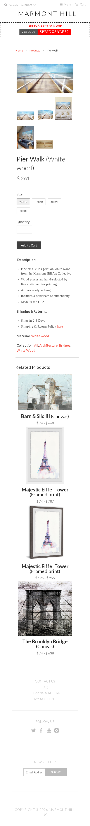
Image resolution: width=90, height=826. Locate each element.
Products (34, 50)
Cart (83, 4)
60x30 (23, 211)
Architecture (48, 345)
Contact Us (45, 681)
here (60, 326)
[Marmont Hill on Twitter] (33, 730)
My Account (45, 699)
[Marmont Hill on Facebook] (41, 730)
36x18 (39, 202)
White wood (40, 336)
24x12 (23, 202)
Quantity (23, 222)
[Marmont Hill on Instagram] (56, 730)
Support (27, 5)
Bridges (64, 345)
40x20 (54, 202)
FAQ (45, 687)
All (36, 345)
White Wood (26, 350)
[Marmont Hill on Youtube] (48, 730)
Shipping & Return (45, 693)
